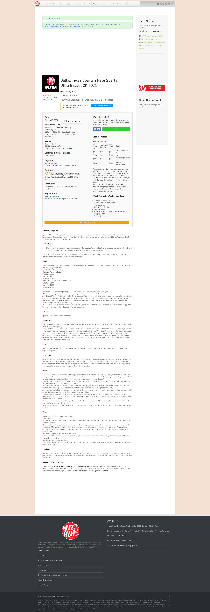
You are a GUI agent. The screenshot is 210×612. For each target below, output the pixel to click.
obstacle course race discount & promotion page (72, 466)
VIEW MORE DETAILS (87, 222)
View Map (69, 148)
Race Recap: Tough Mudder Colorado (120, 541)
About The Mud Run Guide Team (50, 560)
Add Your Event (43, 565)
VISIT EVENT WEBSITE (102, 105)
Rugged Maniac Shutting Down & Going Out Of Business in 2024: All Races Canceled (138, 531)
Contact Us (42, 555)
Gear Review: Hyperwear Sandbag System (122, 546)
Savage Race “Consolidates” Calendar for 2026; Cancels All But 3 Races (133, 526)
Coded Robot (56, 596)
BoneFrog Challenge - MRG (155, 42)
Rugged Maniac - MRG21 (154, 36)
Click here (68, 24)
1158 (47, 165)
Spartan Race (50, 163)
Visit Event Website (52, 196)
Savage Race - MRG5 (152, 39)
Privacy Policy (43, 585)
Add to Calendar (74, 121)
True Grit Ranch (50, 144)
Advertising (42, 570)
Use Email (116, 129)
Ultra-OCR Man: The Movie (117, 536)
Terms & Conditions (45, 580)
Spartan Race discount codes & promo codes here (90, 471)
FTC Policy (94, 609)
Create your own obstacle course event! (52, 575)
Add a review (47, 99)
